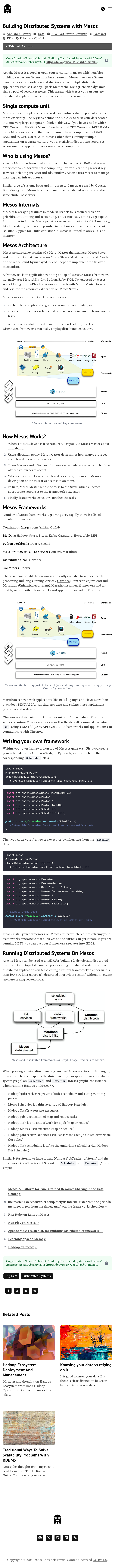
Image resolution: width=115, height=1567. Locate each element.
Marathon (10, 585)
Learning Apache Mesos (25, 1239)
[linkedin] (66, 1538)
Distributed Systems (37, 1276)
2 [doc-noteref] (100, 256)
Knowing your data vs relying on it (86, 1367)
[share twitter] (17, 1291)
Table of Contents (21, 46)
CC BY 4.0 (100, 1560)
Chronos (63, 581)
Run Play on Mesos (22, 1222)
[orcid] (40, 1538)
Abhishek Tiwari (19, 34)
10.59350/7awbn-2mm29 (69, 34)
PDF (10, 38)
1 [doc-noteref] (30, 252)
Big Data (11, 1276)
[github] (58, 1538)
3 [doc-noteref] (66, 699)
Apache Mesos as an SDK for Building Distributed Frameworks (54, 1231)
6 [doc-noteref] (50, 1085)
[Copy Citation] (108, 60)
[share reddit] (35, 1291)
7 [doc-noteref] (52, 1085)
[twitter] (49, 1538)
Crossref (100, 34)
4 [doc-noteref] (92, 699)
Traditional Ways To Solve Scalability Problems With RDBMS (26, 1455)
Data (41, 34)
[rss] (75, 1538)
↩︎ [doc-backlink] (20, 1194)
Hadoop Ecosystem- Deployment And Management (20, 1370)
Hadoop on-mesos (21, 1247)
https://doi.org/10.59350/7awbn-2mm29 (71, 62)
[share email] (26, 1291)
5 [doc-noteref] (36, 964)
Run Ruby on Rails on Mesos (29, 1214)
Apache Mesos (13, 72)
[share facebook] (8, 1291)
